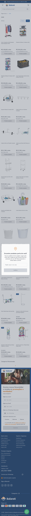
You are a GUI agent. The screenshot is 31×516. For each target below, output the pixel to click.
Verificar (16, 270)
